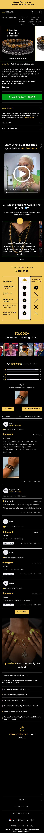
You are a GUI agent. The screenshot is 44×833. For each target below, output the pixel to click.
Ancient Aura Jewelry (25, 826)
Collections (12, 17)
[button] (22, 369)
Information (21, 807)
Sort (19, 416)
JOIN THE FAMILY (21, 813)
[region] (22, 397)
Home (4, 17)
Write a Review (34, 409)
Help (21, 800)
